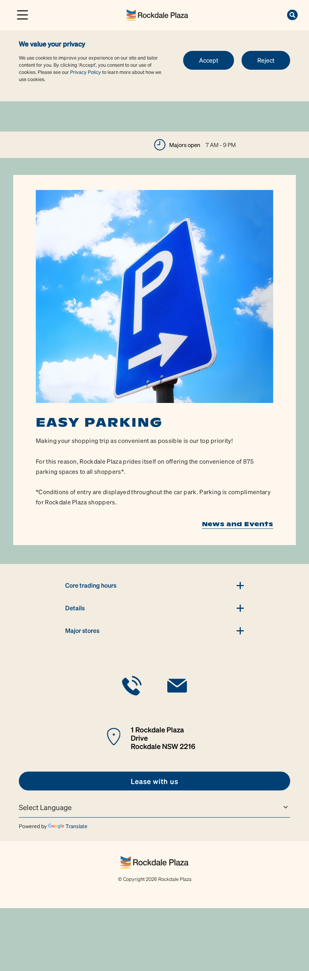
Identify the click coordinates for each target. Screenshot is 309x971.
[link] (157, 14)
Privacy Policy (85, 72)
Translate (76, 825)
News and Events (237, 524)
